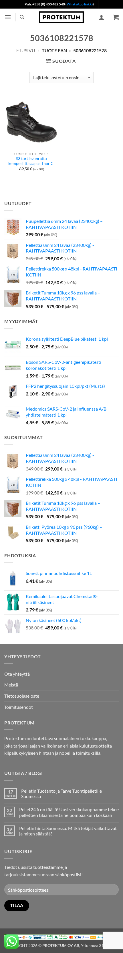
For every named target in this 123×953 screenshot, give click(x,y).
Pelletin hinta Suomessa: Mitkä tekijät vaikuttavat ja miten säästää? (68, 830)
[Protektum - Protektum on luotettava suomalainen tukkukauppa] (61, 17)
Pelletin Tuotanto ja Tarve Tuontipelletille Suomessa (61, 793)
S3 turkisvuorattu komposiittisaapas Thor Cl (31, 161)
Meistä (11, 684)
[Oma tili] (101, 17)
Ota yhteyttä (17, 674)
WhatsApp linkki (80, 4)
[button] (7, 17)
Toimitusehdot (18, 707)
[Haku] (22, 17)
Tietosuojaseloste (21, 695)
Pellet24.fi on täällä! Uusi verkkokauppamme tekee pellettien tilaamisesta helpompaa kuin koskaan (69, 812)
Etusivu (25, 50)
